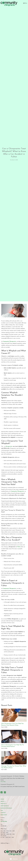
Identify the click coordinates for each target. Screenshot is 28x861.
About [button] (2, 801)
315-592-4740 (4, 821)
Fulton (19, 546)
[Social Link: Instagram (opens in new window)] (5, 792)
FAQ (2, 810)
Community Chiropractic (9, 341)
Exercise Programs (6, 808)
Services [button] (3, 803)
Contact (3, 812)
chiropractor (9, 446)
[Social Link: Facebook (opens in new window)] (2, 792)
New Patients (5, 805)
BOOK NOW (4, 814)
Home (2, 799)
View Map (3, 781)
